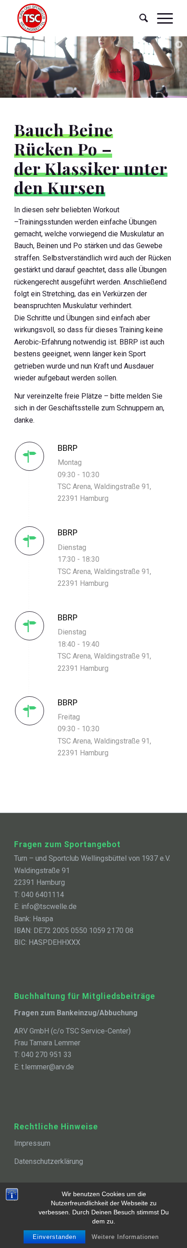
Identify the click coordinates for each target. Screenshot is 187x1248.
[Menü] (160, 18)
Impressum (32, 1143)
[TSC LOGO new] (77, 18)
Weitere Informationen (125, 1236)
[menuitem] (139, 18)
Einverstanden (54, 1236)
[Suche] (139, 18)
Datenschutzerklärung (48, 1161)
